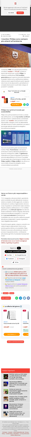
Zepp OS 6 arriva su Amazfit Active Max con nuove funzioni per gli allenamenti (17, 414)
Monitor (5, 293)
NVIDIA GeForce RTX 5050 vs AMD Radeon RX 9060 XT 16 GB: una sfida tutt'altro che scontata (16, 273)
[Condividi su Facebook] (28, 298)
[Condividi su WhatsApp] (24, 104)
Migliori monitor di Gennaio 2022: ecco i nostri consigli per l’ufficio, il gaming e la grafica (15, 240)
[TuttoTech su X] (19, 248)
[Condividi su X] (24, 298)
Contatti (10, 432)
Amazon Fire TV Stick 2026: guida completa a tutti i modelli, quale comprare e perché (18, 399)
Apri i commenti (6, 298)
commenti (26, 36)
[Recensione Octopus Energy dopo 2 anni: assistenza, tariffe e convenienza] (6, 406)
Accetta (20, 12)
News (9, 36)
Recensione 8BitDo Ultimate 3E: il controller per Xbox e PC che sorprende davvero (18, 384)
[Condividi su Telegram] (27, 104)
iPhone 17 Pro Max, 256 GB (18, 99)
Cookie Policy (9, 433)
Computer (5, 36)
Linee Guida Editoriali (18, 432)
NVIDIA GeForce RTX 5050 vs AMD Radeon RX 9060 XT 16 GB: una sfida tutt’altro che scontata (18, 377)
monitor (10, 71)
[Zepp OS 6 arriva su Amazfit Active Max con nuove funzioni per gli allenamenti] (6, 414)
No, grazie (11, 12)
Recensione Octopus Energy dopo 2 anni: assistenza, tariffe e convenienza (16, 406)
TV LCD (17, 71)
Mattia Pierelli (6, 34)
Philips (12, 293)
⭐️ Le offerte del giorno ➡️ (12, 306)
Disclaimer (16, 433)
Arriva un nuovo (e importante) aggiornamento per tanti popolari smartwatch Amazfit (18, 391)
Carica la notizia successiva (15, 341)
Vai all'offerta (15, 104)
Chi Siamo (4, 432)
